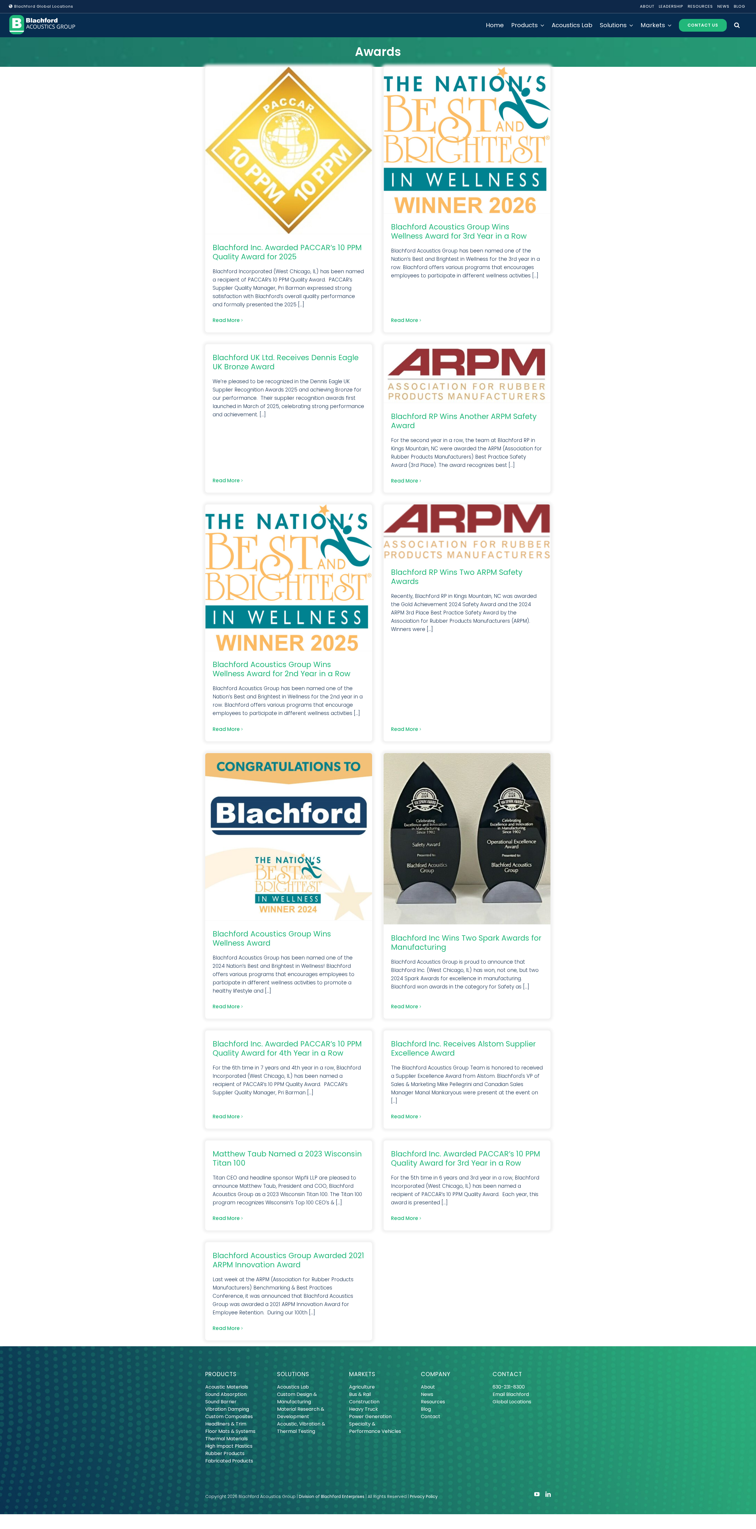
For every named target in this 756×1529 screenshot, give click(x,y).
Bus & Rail (360, 1394)
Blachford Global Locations (43, 6)
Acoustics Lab (293, 1387)
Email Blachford (511, 1394)
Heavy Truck (363, 1409)
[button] (737, 25)
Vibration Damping (227, 1409)
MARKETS (362, 1374)
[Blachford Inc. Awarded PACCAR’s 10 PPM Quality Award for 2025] (288, 150)
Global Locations (512, 1401)
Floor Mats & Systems (230, 1431)
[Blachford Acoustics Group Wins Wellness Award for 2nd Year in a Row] (288, 577)
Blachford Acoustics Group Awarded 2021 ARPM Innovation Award (288, 1260)
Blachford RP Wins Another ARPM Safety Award (464, 421)
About (428, 1387)
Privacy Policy (424, 1496)
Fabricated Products (229, 1460)
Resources (433, 1401)
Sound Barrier (221, 1401)
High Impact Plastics (228, 1446)
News (427, 1394)
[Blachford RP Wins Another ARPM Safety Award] (467, 373)
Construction (364, 1401)
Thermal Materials (226, 1438)
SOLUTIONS (293, 1374)
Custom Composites (229, 1416)
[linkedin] (548, 1494)
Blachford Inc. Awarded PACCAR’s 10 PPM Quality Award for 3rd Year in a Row (465, 1158)
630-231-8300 (509, 1387)
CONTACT (507, 1374)
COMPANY (435, 1374)
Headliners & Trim (225, 1423)
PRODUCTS (221, 1374)
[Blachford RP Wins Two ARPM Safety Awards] (467, 531)
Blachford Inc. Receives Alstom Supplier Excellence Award (463, 1048)
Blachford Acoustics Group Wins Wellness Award (272, 938)
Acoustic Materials (226, 1387)
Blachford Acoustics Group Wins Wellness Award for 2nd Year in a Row (282, 669)
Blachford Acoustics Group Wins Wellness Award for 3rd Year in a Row (459, 231)
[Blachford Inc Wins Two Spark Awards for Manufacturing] (467, 838)
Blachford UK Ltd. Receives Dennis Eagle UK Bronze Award (286, 362)
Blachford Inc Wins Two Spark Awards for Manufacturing (466, 942)
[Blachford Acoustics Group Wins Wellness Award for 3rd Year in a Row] (467, 140)
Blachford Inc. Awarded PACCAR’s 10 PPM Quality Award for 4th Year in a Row (287, 1048)
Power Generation (370, 1416)
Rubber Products (225, 1453)
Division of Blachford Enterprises (331, 1496)
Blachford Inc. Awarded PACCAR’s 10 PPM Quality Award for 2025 (287, 252)
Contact (430, 1416)
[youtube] (537, 1494)
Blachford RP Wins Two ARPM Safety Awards (456, 577)
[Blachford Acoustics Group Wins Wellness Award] (288, 836)
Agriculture (362, 1387)
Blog (426, 1409)
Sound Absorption (226, 1394)
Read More (226, 320)
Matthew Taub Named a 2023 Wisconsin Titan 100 (287, 1158)
